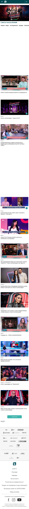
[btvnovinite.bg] (14, 438)
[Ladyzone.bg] (13, 441)
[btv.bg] (7, 430)
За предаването (14, 25)
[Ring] (24, 432)
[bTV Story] (15, 433)
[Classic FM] (11, 458)
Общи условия (14, 492)
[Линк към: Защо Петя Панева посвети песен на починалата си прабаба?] (14, 231)
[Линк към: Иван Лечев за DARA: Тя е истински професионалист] (14, 353)
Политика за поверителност (14, 482)
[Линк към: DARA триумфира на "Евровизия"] (14, 377)
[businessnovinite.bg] (24, 438)
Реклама (14, 472)
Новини (3, 25)
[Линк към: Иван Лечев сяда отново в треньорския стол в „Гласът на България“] (14, 402)
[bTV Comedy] (13, 430)
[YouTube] (19, 499)
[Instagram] (14, 499)
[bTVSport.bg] (22, 441)
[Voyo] (5, 441)
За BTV (14, 469)
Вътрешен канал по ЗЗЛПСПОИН (14, 488)
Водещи (21, 25)
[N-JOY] (6, 453)
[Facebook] (9, 499)
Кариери (14, 475)
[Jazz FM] (22, 453)
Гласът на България (9, 22)
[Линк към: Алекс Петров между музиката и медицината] (14, 87)
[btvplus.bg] (4, 438)
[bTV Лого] (14, 463)
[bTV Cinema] (20, 430)
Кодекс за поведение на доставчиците (14, 485)
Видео (7, 25)
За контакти (14, 478)
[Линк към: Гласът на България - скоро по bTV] (14, 111)
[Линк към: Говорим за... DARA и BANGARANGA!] (14, 328)
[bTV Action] (6, 433)
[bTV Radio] (14, 453)
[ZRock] (18, 457)
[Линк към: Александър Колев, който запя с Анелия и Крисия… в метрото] (14, 206)
